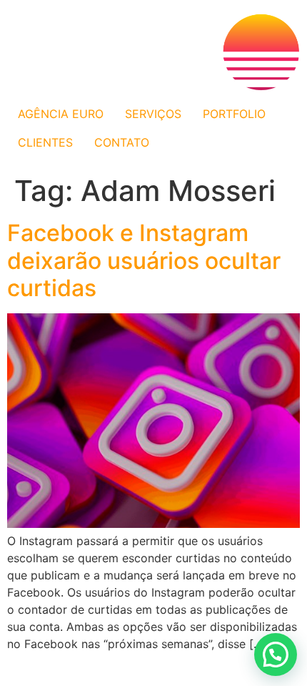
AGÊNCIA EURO (61, 114)
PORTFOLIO (234, 114)
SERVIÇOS (153, 114)
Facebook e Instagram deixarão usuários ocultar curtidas (144, 260)
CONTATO (121, 142)
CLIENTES (45, 142)
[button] (275, 654)
